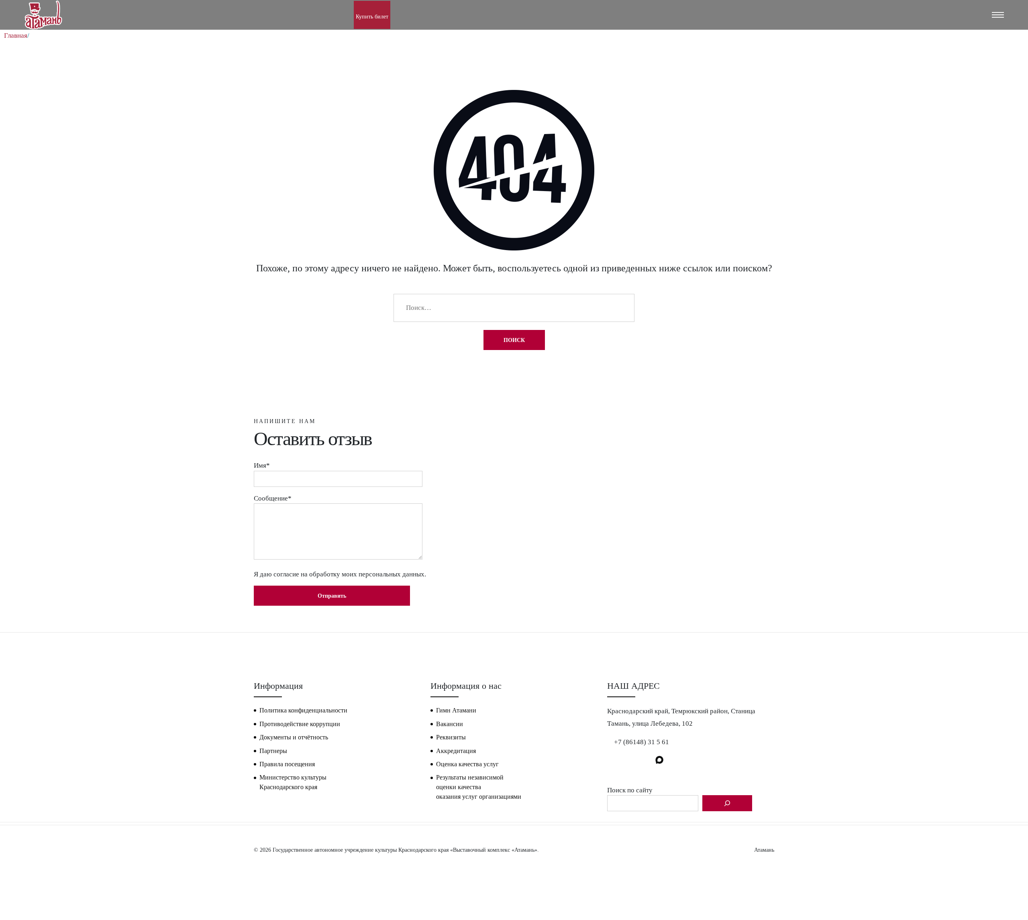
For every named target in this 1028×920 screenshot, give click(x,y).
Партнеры (273, 750)
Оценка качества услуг (467, 764)
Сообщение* (273, 498)
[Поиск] (727, 803)
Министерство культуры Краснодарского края (292, 782)
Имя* (262, 465)
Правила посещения (287, 764)
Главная (15, 35)
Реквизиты (451, 737)
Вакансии (449, 724)
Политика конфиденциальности (303, 710)
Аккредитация (456, 750)
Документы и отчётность (293, 737)
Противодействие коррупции (299, 724)
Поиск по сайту (630, 790)
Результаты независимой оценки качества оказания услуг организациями (478, 787)
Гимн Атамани (456, 710)
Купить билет (372, 17)
